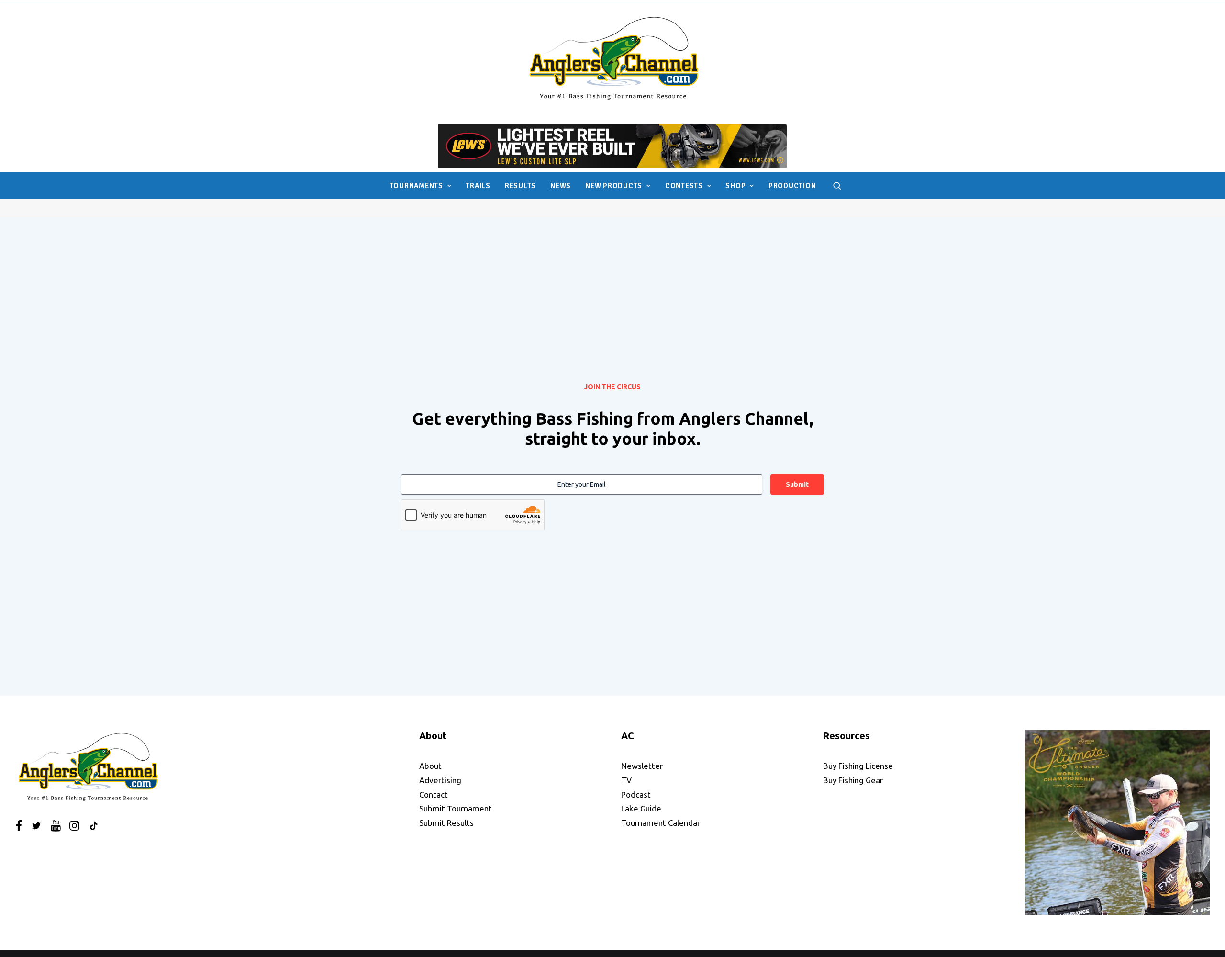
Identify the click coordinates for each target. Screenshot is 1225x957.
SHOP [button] (735, 185)
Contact (433, 794)
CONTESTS (684, 185)
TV (626, 780)
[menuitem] (420, 186)
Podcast (636, 794)
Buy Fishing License (858, 765)
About (430, 765)
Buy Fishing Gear (853, 780)
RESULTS (520, 185)
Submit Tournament (455, 808)
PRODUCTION (792, 185)
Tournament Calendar (660, 822)
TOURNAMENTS (416, 185)
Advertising (440, 780)
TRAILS (478, 185)
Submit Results (446, 822)
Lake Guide (641, 808)
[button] (837, 186)
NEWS (560, 185)
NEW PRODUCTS (613, 185)
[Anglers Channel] (612, 57)
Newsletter (642, 765)
